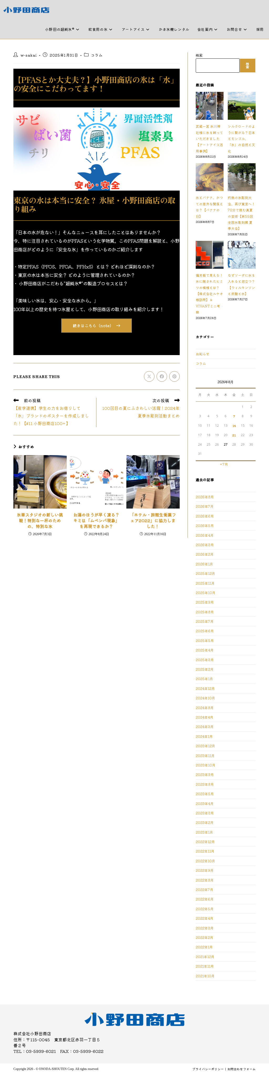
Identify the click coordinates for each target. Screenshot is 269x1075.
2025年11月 (205, 583)
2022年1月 (204, 946)
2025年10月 (205, 592)
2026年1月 (204, 563)
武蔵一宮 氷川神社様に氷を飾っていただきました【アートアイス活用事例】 (209, 138)
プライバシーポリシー (208, 1069)
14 (234, 425)
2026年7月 (205, 506)
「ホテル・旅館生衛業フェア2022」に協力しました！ (153, 520)
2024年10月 (205, 697)
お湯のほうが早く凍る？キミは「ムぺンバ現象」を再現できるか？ (96, 520)
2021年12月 (205, 956)
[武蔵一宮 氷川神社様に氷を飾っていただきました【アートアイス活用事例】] (210, 106)
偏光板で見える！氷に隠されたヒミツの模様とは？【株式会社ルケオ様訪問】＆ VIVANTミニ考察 (209, 294)
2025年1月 (204, 678)
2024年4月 (204, 717)
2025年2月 (205, 669)
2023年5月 (205, 793)
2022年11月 (205, 851)
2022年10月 (205, 860)
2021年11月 (205, 966)
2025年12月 (205, 573)
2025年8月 (205, 611)
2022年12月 (205, 841)
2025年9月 (205, 602)
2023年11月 (205, 755)
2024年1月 (204, 736)
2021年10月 (205, 975)
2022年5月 (205, 908)
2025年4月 (205, 650)
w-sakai (28, 55)
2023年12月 (205, 745)
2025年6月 (205, 630)
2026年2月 (205, 554)
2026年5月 (205, 525)
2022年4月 (204, 918)
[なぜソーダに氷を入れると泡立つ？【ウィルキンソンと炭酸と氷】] (242, 255)
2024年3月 (205, 726)
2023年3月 (205, 812)
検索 (199, 55)
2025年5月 (205, 640)
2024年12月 (205, 688)
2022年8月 (205, 880)
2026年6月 (205, 516)
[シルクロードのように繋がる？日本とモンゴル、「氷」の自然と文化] (242, 106)
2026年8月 (205, 496)
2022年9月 (205, 870)
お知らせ (202, 353)
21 (234, 435)
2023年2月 (205, 822)
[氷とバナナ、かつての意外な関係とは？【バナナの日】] (210, 177)
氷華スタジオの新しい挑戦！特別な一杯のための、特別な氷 (40, 520)
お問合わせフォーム (241, 1069)
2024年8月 (205, 707)
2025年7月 (205, 621)
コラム (96, 55)
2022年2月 (204, 937)
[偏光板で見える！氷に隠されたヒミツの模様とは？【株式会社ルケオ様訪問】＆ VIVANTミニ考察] (210, 255)
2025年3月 (205, 659)
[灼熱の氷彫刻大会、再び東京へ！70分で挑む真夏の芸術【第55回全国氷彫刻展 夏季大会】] (242, 177)
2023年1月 (204, 832)
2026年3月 (205, 544)
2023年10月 (205, 765)
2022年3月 (205, 927)
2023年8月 (205, 784)
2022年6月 (205, 899)
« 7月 (224, 464)
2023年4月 (205, 803)
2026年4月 (205, 535)
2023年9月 (205, 774)
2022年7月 (204, 889)
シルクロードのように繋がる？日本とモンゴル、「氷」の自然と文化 (241, 138)
